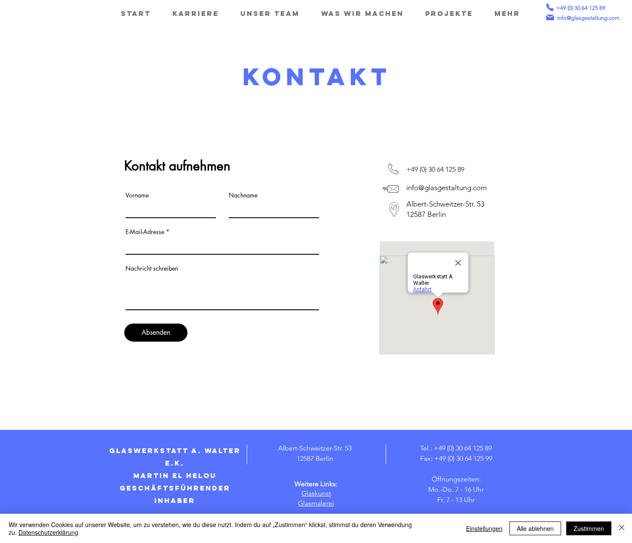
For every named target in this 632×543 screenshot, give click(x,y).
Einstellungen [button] (484, 528)
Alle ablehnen (535, 528)
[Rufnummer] (549, 7)
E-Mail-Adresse (145, 232)
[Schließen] (622, 528)
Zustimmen (589, 528)
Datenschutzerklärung (48, 532)
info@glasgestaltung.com (588, 18)
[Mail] (549, 17)
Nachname (243, 195)
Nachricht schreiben (152, 268)
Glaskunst (316, 493)
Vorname (137, 195)
